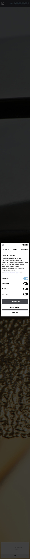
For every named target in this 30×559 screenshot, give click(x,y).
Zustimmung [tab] (5, 249)
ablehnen (15, 312)
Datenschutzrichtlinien (11, 272)
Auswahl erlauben (15, 307)
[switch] (25, 283)
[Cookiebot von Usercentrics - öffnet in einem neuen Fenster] (21, 245)
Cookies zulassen (15, 301)
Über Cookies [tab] (24, 249)
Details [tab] (15, 249)
